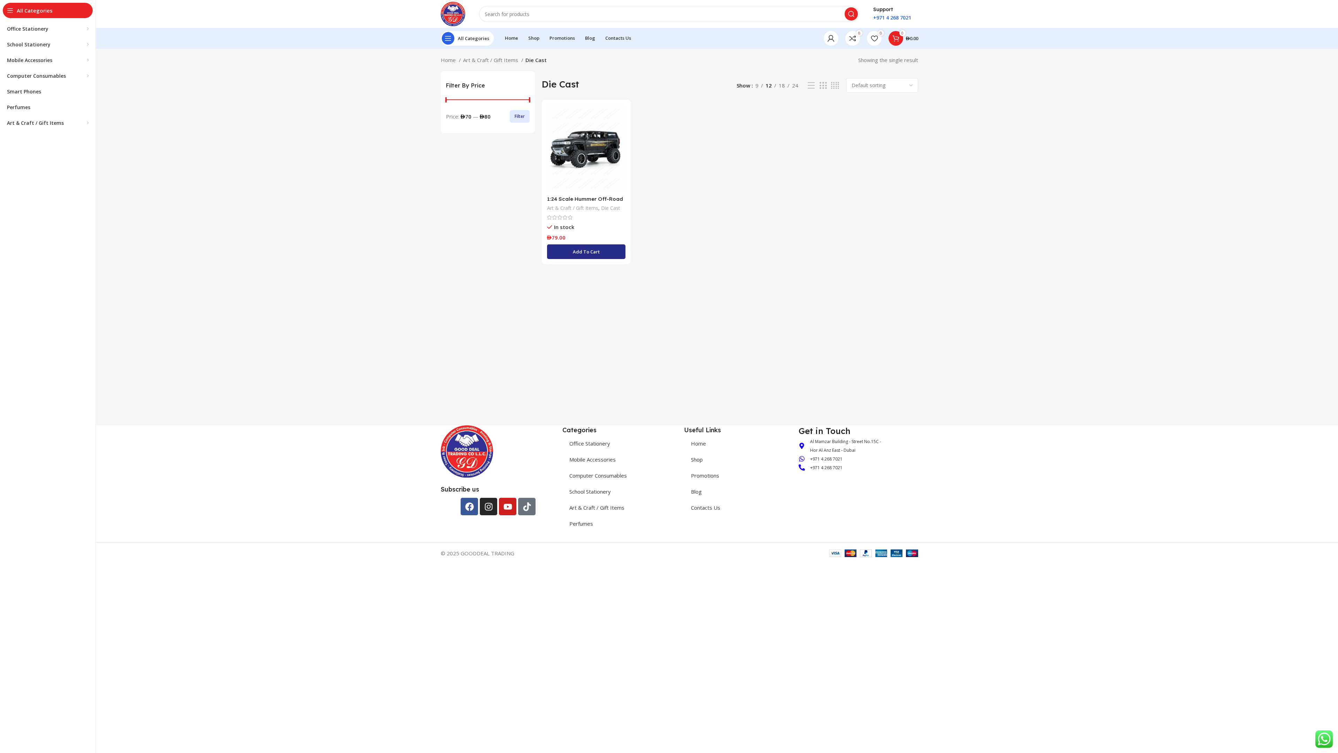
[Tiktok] (527, 506)
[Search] (851, 14)
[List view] (811, 85)
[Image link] (467, 450)
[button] (586, 251)
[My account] (831, 38)
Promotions (705, 475)
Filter (520, 116)
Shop (697, 459)
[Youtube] (507, 506)
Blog (696, 491)
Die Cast (610, 208)
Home (449, 59)
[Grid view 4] (835, 85)
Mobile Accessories (592, 459)
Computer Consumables (598, 475)
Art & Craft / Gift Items (491, 59)
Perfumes (581, 523)
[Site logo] (453, 13)
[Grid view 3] (823, 85)
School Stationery (590, 491)
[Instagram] (488, 506)
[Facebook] (469, 506)
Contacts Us (705, 507)
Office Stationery (589, 443)
